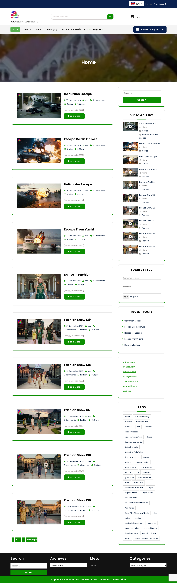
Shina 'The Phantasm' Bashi (137, 513)
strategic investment (134, 523)
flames (146, 472)
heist (127, 482)
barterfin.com (129, 371)
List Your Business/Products (75, 29)
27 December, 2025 (75, 416)
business (128, 426)
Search (110, 16)
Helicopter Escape (78, 184)
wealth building (149, 533)
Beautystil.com (130, 376)
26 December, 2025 (75, 461)
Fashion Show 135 (77, 500)
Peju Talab (129, 508)
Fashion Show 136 (77, 455)
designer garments (133, 442)
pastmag (127, 391)
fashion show (130, 467)
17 (24, 540)
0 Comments (99, 100)
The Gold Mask (150, 528)
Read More (74, 116)
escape (142, 138)
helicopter (138, 482)
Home (15, 29)
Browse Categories (150, 29)
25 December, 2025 (75, 506)
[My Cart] (132, 17)
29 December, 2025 (75, 326)
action (145, 134)
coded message (132, 432)
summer (152, 523)
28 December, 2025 (75, 371)
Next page (31, 539)
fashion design (142, 462)
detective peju (131, 447)
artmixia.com (129, 366)
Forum (39, 29)
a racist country (142, 416)
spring (127, 518)
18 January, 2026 (73, 100)
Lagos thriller (147, 492)
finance (128, 472)
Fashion (70, 284)
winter (127, 538)
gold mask (129, 477)
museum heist (131, 497)
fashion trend (147, 467)
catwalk (147, 426)
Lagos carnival (131, 492)
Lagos (150, 487)
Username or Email (131, 278)
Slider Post (85, 465)
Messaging (52, 29)
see (86, 100)
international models (134, 487)
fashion (128, 462)
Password (127, 286)
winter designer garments (146, 538)
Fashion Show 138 (77, 365)
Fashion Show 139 (77, 320)
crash (155, 134)
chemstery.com (130, 381)
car (150, 134)
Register (97, 29)
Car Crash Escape (78, 94)
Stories (70, 104)
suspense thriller (132, 528)
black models (142, 421)
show (156, 513)
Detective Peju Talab (134, 452)
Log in (93, 565)
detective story (132, 457)
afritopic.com (129, 362)
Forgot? (134, 296)
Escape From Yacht (79, 229)
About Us (27, 29)
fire (137, 472)
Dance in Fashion (77, 274)
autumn (128, 421)
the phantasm (131, 533)
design (149, 437)
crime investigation (133, 437)
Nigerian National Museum (136, 503)
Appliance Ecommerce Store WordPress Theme (78, 579)
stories (138, 518)
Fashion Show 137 (77, 410)
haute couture (144, 477)
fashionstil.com (130, 386)
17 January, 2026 (73, 235)
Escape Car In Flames (80, 139)
